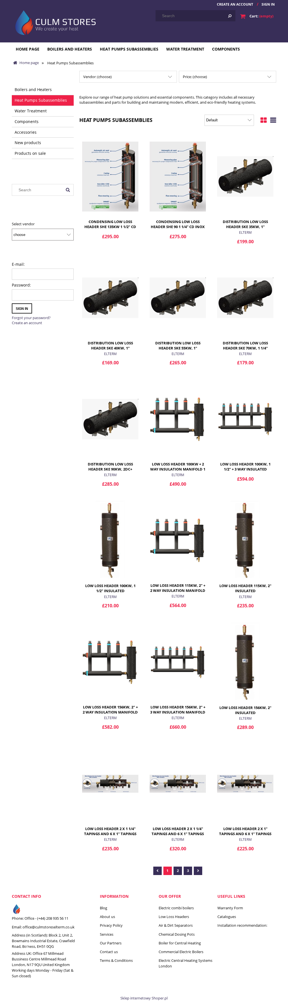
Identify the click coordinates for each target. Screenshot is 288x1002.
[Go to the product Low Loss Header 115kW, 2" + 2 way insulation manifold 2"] (178, 540)
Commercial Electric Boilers (181, 951)
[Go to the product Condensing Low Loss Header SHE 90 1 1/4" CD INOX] (178, 176)
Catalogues (226, 916)
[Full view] (273, 119)
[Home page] (54, 22)
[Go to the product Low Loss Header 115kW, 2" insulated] (245, 540)
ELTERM (245, 232)
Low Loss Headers (174, 916)
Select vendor (23, 224)
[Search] (229, 15)
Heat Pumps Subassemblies (41, 100)
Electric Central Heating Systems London (185, 963)
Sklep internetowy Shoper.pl (144, 998)
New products (28, 142)
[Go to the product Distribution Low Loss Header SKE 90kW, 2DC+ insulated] (110, 418)
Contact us (109, 951)
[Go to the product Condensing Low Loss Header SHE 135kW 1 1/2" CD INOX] (110, 176)
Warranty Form (230, 907)
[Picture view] (263, 119)
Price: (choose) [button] (195, 76)
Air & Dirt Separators (176, 925)
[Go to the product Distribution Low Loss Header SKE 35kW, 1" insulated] (245, 176)
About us (107, 916)
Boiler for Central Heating (180, 943)
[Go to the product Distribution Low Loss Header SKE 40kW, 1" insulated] (110, 297)
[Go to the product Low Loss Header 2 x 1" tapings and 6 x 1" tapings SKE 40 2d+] (245, 783)
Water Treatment (31, 110)
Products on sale (30, 153)
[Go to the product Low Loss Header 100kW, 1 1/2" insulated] (110, 540)
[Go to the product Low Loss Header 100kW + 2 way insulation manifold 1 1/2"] (178, 418)
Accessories (26, 132)
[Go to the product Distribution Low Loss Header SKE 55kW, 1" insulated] (178, 297)
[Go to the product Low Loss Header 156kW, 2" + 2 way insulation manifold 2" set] (110, 661)
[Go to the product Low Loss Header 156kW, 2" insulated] (245, 661)
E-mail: (18, 264)
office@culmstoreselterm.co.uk (48, 927)
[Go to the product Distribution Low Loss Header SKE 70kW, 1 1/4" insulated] (245, 297)
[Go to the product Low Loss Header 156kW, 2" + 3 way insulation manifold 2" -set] (178, 661)
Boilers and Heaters (33, 89)
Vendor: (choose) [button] (97, 76)
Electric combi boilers (176, 907)
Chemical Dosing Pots (177, 934)
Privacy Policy (111, 925)
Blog (103, 907)
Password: (21, 285)
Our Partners (111, 943)
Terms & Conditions (116, 960)
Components (27, 121)
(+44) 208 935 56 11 (52, 918)
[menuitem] (27, 49)
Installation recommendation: (242, 925)
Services (106, 934)
